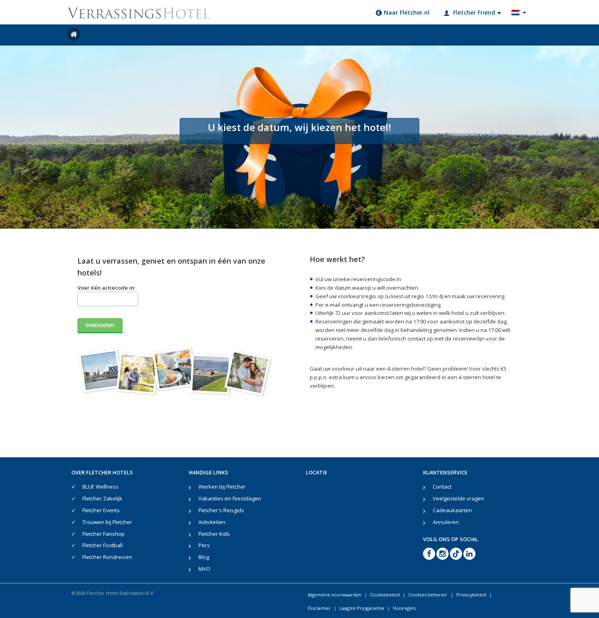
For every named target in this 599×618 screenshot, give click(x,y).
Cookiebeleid (385, 595)
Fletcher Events (101, 510)
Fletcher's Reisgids (221, 510)
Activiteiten (211, 522)
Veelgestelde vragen (458, 498)
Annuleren (446, 522)
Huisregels (404, 608)
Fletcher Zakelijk (102, 498)
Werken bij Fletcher (222, 486)
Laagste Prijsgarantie (361, 608)
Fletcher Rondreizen (107, 557)
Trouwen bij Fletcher (107, 522)
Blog (203, 557)
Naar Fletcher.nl (406, 12)
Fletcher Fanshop (103, 533)
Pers (204, 545)
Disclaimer (319, 608)
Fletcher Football (102, 545)
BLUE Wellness (100, 486)
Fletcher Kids (214, 533)
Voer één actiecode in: (106, 287)
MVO (204, 568)
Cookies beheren (428, 595)
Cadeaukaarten (452, 510)
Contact (442, 486)
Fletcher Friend (474, 12)
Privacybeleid (471, 595)
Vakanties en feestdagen (229, 498)
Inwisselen (100, 325)
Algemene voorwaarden (334, 595)
